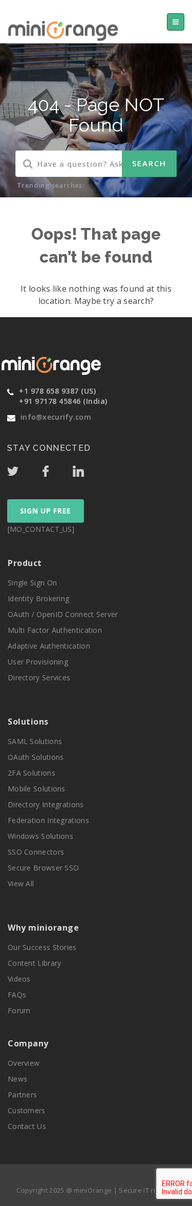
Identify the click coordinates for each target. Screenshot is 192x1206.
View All (21, 883)
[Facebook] (56, 469)
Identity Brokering (38, 598)
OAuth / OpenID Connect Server (63, 614)
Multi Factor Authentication (55, 630)
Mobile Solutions (37, 788)
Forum (19, 1010)
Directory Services (39, 677)
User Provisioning (38, 661)
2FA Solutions (31, 773)
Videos (19, 979)
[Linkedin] (88, 469)
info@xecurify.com (55, 417)
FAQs (17, 994)
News (17, 1079)
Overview (23, 1063)
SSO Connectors (36, 852)
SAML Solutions (35, 741)
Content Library (34, 963)
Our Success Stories (42, 947)
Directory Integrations (46, 804)
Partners (22, 1094)
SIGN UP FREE (45, 511)
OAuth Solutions (36, 757)
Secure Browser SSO (43, 868)
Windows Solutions (40, 836)
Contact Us (27, 1126)
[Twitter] (23, 469)
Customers (27, 1110)
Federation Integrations (48, 820)
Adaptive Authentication (49, 646)
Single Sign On (32, 582)
